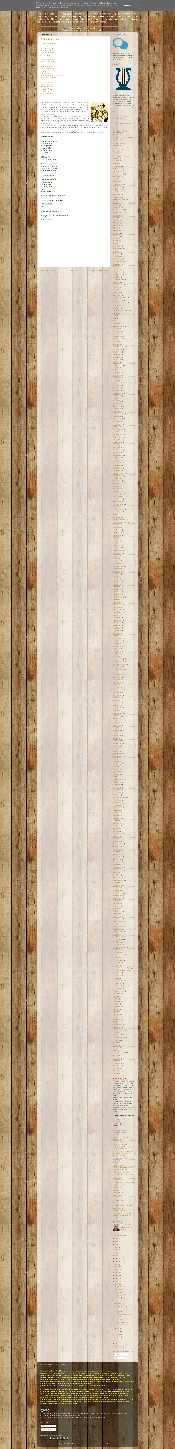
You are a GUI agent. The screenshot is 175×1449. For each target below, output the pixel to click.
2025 (117, 1241)
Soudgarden (117, 906)
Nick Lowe (116, 751)
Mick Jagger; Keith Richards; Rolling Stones (122, 721)
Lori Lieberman (118, 687)
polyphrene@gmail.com (98, 1417)
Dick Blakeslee (117, 339)
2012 (117, 1278)
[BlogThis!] (45, 204)
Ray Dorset (116, 828)
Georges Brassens (119, 460)
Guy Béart (116, 483)
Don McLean (117, 357)
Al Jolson (116, 171)
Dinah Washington (118, 347)
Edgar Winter (117, 377)
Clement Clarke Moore (120, 303)
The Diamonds (117, 944)
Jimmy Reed (117, 568)
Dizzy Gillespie (117, 349)
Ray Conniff (116, 826)
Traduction (116, 1035)
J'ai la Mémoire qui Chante (121, 1172)
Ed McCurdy (117, 367)
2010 (117, 1284)
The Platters (117, 973)
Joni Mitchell (117, 615)
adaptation (75, 116)
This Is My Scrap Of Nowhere (122, 1205)
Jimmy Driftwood (118, 566)
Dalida (115, 316)
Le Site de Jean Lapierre (121, 1185)
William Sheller (117, 1068)
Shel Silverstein (118, 895)
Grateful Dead (117, 481)
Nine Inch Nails (117, 756)
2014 (117, 1272)
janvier (119, 1340)
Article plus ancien (100, 270)
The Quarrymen (118, 975)
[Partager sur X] (47, 204)
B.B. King (116, 205)
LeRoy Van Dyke (118, 661)
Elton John (116, 388)
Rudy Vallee (116, 877)
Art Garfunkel (117, 197)
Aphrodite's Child (118, 189)
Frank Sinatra (117, 424)
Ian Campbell (117, 517)
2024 (117, 1244)
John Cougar (117, 589)
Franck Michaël (118, 419)
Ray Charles (117, 823)
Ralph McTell (117, 818)
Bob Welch (116, 238)
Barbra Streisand (118, 210)
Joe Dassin (116, 579)
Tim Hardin (116, 996)
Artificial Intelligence (119, 199)
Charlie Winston (118, 290)
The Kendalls (117, 962)
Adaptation (116, 163)
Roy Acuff (116, 872)
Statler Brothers (118, 911)
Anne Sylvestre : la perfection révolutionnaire (122, 1138)
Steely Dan (116, 913)
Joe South (116, 584)
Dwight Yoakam (118, 365)
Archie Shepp (117, 192)
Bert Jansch (116, 217)
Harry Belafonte (118, 499)
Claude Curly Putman (119, 297)
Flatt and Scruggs (118, 414)
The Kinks (116, 965)
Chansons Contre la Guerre (122, 1142)
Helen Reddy (117, 501)
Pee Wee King (117, 787)
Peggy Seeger (117, 790)
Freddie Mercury (118, 432)
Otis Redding (117, 764)
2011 (116, 1281)
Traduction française (119, 1037)
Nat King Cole (117, 738)
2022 (117, 1250)
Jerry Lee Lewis (118, 553)
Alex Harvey (117, 176)
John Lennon (117, 594)
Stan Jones (116, 908)
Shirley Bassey (117, 898)
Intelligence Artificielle (119, 522)
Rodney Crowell (118, 862)
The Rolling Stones (119, 981)
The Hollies (116, 957)
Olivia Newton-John (119, 759)
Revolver (115, 836)
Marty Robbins (117, 708)
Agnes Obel (116, 166)
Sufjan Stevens (117, 924)
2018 (117, 1261)
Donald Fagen (117, 359)
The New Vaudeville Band (121, 970)
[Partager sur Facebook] (49, 204)
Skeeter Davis (117, 900)
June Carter (116, 625)
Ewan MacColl (117, 406)
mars (118, 1334)
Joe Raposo (117, 581)
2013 (117, 1275)
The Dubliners (117, 952)
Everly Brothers (118, 403)
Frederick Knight (118, 437)
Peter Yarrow (117, 800)
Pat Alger (116, 769)
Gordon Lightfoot (118, 473)
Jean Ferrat (116, 543)
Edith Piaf (116, 380)
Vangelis (115, 1045)
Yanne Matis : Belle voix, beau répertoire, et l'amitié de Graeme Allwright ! (123, 1215)
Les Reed (116, 672)
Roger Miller (117, 864)
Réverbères (116, 1203)
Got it (136, 5)
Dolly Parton (117, 352)
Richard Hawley (118, 841)
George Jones (117, 457)
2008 (117, 1346)
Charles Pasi (117, 282)
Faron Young (117, 408)
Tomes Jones (117, 1017)
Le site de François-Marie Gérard (123, 1182)
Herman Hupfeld (118, 507)
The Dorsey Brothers (119, 947)
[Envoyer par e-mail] (43, 204)
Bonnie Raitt (117, 251)
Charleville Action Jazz (120, 1148)
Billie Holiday (117, 223)
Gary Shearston (118, 442)
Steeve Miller (117, 916)
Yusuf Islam (116, 1073)
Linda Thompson (118, 677)
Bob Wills (116, 241)
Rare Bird (116, 821)
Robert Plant (117, 849)
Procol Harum (117, 815)
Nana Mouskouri (118, 733)
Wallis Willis (116, 1058)
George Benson (118, 455)
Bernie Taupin (117, 215)
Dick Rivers (116, 341)
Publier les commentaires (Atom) (59, 275)
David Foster (117, 323)
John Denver (117, 592)
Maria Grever (117, 700)
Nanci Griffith (117, 735)
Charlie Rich (117, 287)
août (118, 1298)
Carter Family (117, 272)
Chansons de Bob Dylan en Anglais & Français (121, 1145)
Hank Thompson (118, 494)
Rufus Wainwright (118, 880)
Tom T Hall (116, 1011)
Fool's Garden (117, 416)
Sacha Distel (117, 882)
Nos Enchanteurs (118, 1198)
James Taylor (117, 535)
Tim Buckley (117, 993)
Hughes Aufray (117, 512)
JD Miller (115, 540)
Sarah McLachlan (118, 888)
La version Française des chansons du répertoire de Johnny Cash (121, 150)
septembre (120, 1295)
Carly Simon (117, 269)
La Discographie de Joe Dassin (123, 1174)
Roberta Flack (117, 851)
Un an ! (118, 1309)
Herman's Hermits (118, 509)
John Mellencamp (118, 597)
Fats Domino (117, 411)
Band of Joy (116, 207)
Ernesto (115, 398)
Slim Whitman (117, 903)
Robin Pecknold (118, 857)
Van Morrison (117, 1042)
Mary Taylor (116, 710)
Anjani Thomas (117, 184)
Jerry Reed (116, 556)
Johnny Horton (117, 605)
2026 (117, 1238)
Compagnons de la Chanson (122, 310)
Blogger (113, 1444)
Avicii (114, 202)
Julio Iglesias (117, 623)
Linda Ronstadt (118, 674)
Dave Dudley (117, 321)
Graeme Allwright (118, 476)
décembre (120, 1286)
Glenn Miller (117, 470)
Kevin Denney (117, 633)
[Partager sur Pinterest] (51, 204)
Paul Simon (116, 784)
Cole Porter (116, 308)
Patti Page (116, 774)
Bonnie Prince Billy (119, 248)
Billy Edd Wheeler (118, 225)
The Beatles (117, 937)
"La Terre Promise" (53, 125)
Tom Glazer (116, 1001)
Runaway (119, 1319)
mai (118, 1328)
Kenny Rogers (117, 630)
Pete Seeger (117, 795)
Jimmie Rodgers (118, 563)
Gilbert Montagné (118, 463)
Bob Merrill (116, 236)
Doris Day (116, 362)
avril (118, 1331)
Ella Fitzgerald (117, 385)
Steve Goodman (118, 921)
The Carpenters (118, 939)
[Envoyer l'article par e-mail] (42, 207)
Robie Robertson (118, 854)
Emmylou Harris (118, 393)
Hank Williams (117, 496)
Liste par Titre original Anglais (122, 123)
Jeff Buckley (117, 545)
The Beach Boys (118, 934)
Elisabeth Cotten (118, 383)
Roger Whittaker (118, 867)
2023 (117, 1247)
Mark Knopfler (117, 705)
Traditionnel (116, 1032)
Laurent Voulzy (117, 643)
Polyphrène (116, 813)
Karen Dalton (117, 628)
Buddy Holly (116, 264)
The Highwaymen (118, 955)
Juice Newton (117, 620)
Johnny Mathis (117, 610)
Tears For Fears (118, 931)
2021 (117, 1253)
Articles (117, 1354)
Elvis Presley (117, 390)
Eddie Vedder (117, 370)
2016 (117, 1267)
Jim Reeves (116, 561)
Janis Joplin (116, 537)
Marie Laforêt (117, 703)
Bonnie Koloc (117, 246)
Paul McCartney (118, 779)
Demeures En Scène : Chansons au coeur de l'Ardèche (123, 1152)
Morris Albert (117, 728)
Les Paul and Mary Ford (120, 669)
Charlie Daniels (118, 285)
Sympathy (119, 1312)
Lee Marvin (116, 654)
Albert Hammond (118, 174)
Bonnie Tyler (117, 254)
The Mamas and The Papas (122, 968)
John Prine (116, 599)
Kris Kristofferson (118, 638)
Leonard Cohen (118, 659)
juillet (118, 1300)
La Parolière (117, 1177)
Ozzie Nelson (117, 766)
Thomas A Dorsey (118, 991)
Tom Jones (116, 1004)
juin (118, 1303)
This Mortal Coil (118, 988)
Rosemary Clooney (119, 870)
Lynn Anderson (117, 695)
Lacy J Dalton (117, 641)
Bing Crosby (117, 230)
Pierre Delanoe (117, 808)
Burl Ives (115, 266)
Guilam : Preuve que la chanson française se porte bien (123, 1168)
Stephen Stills (117, 919)
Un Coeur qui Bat (118, 1208)
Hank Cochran (117, 488)
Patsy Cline (116, 771)
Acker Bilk (116, 161)
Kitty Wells (116, 636)
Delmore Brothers (118, 334)
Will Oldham (117, 1066)
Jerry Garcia (117, 548)
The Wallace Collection (120, 986)
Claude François (118, 300)
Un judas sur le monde (120, 1211)
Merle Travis (117, 716)
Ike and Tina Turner (119, 519)
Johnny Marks (117, 607)
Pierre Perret (117, 810)
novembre (120, 1289)
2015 (117, 1270)
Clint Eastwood (117, 305)
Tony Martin (116, 1022)
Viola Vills (116, 1055)
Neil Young (116, 746)
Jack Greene (117, 527)
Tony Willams (117, 1027)
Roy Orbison (117, 875)
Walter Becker (117, 1060)
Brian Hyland (117, 259)
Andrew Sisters (117, 179)
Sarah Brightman (118, 885)
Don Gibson (116, 354)
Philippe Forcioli (118, 1200)
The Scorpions (117, 983)
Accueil (74, 270)
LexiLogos (116, 1190)
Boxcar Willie (117, 256)
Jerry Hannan (117, 550)
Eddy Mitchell (117, 375)
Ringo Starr (116, 846)
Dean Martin (117, 328)
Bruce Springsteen (119, 261)
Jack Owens (117, 530)
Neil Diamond (117, 743)
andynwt (100, 1444)
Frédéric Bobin (117, 1165)
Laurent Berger (118, 1179)
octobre (119, 1292)
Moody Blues (117, 725)
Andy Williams (117, 181)
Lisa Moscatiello (118, 679)
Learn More (127, 5)
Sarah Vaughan (118, 890)
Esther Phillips (117, 401)
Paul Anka (116, 777)
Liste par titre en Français (121, 121)
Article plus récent (48, 270)
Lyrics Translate (118, 1192)
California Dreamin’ (50, 39)
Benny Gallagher (118, 212)
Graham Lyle (117, 478)
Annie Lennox (117, 187)
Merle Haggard (117, 713)
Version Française (118, 1053)
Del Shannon (117, 331)
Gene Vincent (117, 450)
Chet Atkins (116, 292)
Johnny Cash (117, 602)
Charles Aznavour (118, 279)
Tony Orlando (117, 1024)
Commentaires (120, 1358)
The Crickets (117, 942)
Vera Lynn (116, 1048)
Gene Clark (116, 447)
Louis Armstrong (118, 690)
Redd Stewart (117, 833)
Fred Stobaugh (117, 429)
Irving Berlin (116, 525)
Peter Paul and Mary (119, 797)
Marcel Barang (117, 1195)
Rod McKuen (117, 859)
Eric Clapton (117, 396)
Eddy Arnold (117, 372)
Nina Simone (117, 753)
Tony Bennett (117, 1019)
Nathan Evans (117, 740)
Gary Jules (116, 439)
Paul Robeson (117, 782)
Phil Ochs (116, 805)
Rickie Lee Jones (118, 844)
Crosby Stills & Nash (119, 313)
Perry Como (117, 792)
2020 (117, 1255)
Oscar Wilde (117, 761)
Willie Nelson (117, 1071)
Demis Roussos (118, 336)
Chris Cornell (117, 295)
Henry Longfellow (118, 504)
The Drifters (116, 949)
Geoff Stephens (118, 452)
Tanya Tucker (117, 929)
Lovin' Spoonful (118, 692)
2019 (117, 1258)
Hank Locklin (117, 491)
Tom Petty (116, 1009)
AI (113, 168)
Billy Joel (115, 228)
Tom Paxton (116, 1006)
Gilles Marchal (117, 465)
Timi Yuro (116, 999)
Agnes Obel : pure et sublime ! (122, 1135)
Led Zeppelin (117, 651)
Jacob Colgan (117, 532)
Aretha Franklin (118, 194)
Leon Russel (117, 656)
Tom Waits (116, 1014)
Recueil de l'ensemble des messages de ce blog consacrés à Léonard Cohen (123, 137)
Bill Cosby (116, 220)
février (119, 1337)
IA (113, 514)
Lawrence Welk (118, 646)
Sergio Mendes (118, 893)
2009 (117, 1343)
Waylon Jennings (118, 1063)
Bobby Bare (116, 243)
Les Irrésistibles (118, 667)
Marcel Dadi (117, 697)
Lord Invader (117, 685)
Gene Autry (116, 445)
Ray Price (116, 831)
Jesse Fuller (117, 558)
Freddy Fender (117, 434)
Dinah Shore (117, 344)
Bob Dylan (116, 233)
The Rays (116, 978)
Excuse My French (119, 1155)
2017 (117, 1264)
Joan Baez (116, 574)
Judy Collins (117, 617)
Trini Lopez (116, 1040)
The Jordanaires (118, 960)
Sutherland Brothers (119, 926)
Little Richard (117, 682)
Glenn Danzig (117, 468)
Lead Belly (116, 648)
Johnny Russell (118, 612)
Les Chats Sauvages (119, 664)
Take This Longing (122, 1322)
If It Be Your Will (121, 1306)
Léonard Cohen (118, 1187)
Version (115, 1050)
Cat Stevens (117, 274)
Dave (114, 318)
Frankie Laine (117, 426)
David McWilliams (118, 326)
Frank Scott (116, 421)
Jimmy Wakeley (118, 571)
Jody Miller (116, 576)
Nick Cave (116, 748)
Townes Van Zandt (119, 1030)
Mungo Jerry (117, 730)
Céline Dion (116, 277)
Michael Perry (117, 718)
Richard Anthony (56, 118)
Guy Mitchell (117, 486)
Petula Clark (117, 802)
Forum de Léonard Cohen (121, 1158)
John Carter (116, 586)
